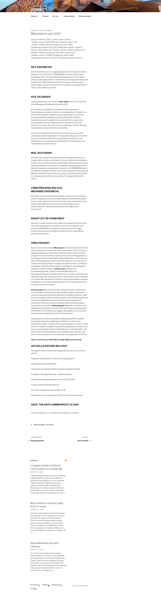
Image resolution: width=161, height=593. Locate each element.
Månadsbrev (39, 425)
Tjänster (34, 16)
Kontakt (45, 16)
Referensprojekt (85, 16)
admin (49, 30)
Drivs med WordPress (80, 586)
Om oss (55, 16)
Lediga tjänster (69, 16)
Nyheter (50, 425)
